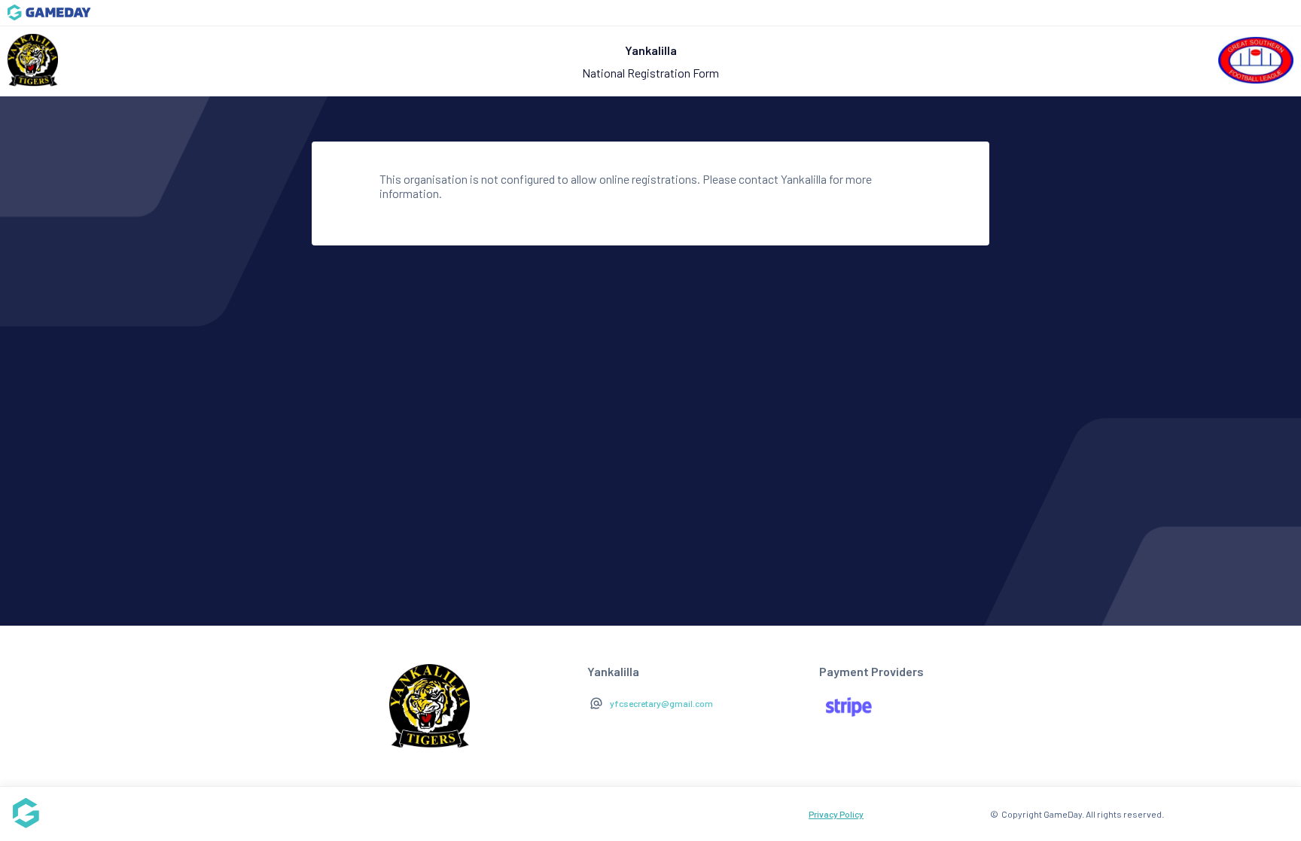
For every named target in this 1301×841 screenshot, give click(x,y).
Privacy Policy (836, 814)
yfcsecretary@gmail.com (661, 703)
